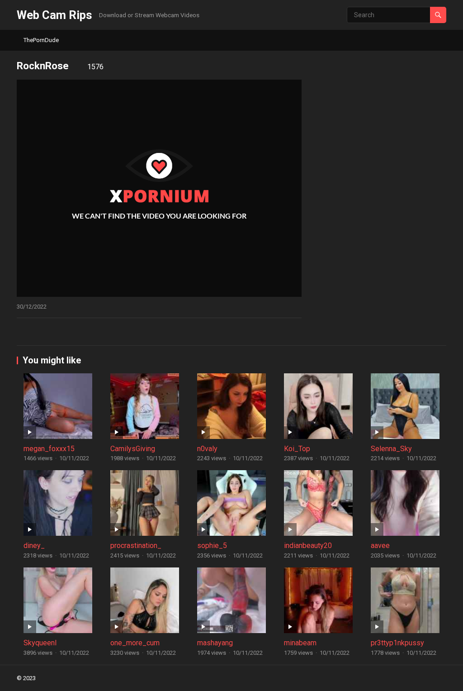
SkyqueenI (40, 643)
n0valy (207, 448)
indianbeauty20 (308, 545)
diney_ (34, 545)
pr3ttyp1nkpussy (397, 643)
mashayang (215, 643)
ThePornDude (41, 40)
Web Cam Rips (54, 15)
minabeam (300, 643)
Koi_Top (297, 448)
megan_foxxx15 (49, 448)
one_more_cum (135, 643)
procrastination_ (135, 545)
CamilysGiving (132, 448)
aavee (380, 545)
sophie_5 (212, 545)
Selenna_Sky (391, 448)
